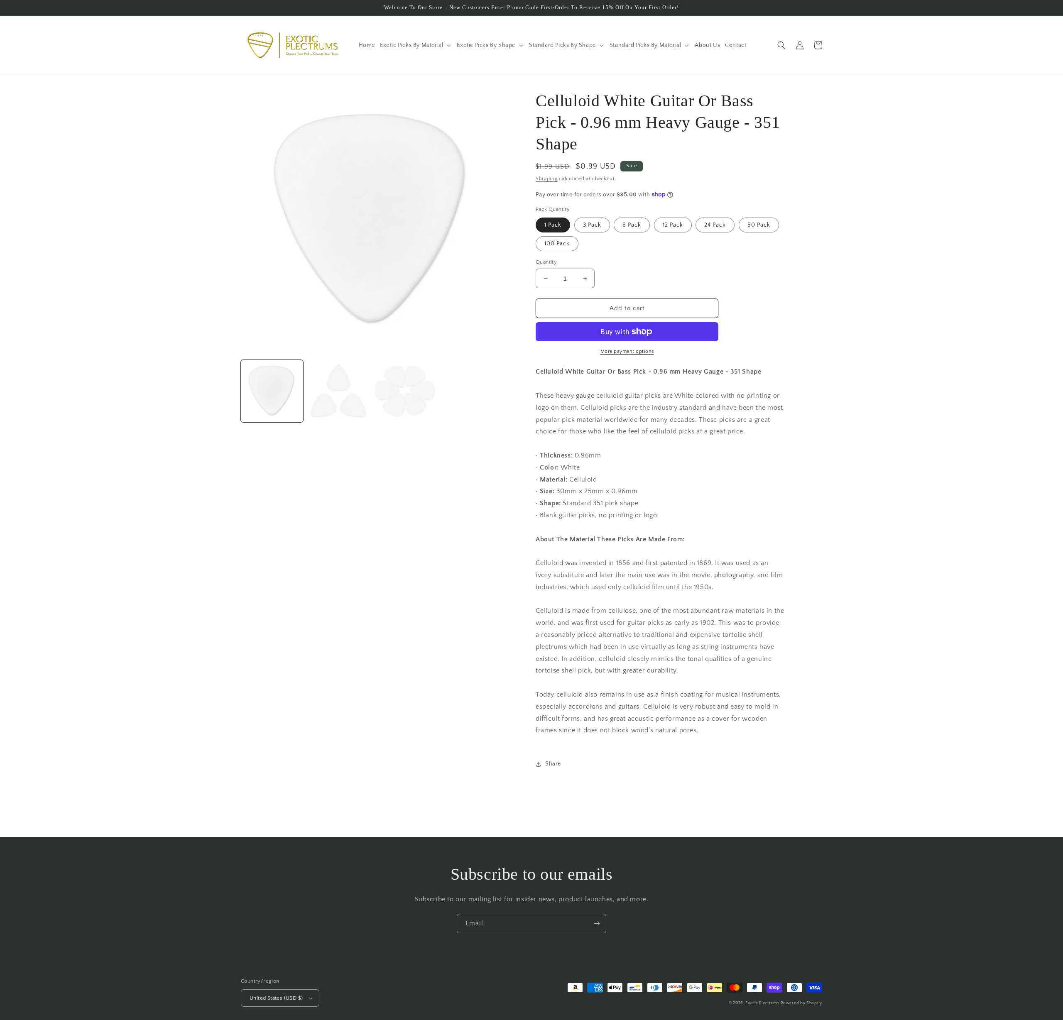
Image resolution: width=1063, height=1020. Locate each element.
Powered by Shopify (801, 1003)
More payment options (627, 351)
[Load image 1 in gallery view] (272, 391)
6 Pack (631, 225)
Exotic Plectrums (762, 1003)
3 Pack (592, 225)
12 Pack (673, 225)
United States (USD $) (276, 998)
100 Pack (557, 243)
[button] (415, 45)
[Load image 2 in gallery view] (338, 391)
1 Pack (552, 225)
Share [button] (553, 764)
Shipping (547, 178)
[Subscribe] (597, 923)
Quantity (546, 262)
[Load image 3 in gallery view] (405, 391)
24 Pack (715, 225)
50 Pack (758, 225)
